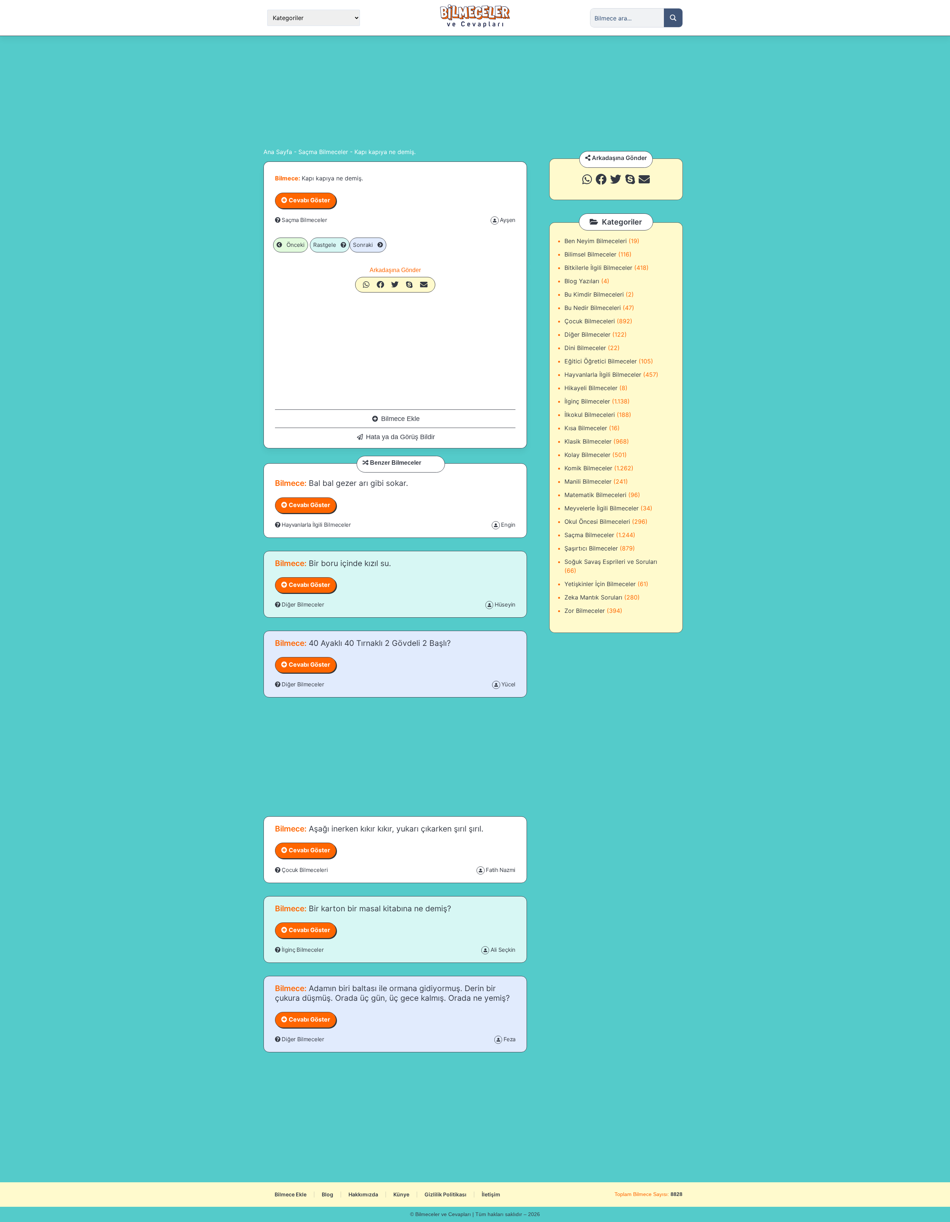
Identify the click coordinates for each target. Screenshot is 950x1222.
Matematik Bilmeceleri (595, 495)
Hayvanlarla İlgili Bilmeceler (316, 524)
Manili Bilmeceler (588, 481)
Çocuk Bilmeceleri (305, 869)
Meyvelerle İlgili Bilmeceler (601, 508)
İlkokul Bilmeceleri (589, 414)
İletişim (491, 1194)
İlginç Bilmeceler (303, 949)
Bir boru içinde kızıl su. (349, 563)
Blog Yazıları (581, 281)
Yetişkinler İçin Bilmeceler (600, 584)
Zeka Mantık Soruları (593, 597)
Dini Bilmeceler (585, 348)
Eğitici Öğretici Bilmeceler (600, 361)
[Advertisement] (475, 92)
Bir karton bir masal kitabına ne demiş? (379, 908)
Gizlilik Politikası (445, 1194)
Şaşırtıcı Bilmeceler (591, 548)
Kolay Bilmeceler (587, 454)
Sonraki (365, 244)
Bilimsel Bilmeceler (590, 254)
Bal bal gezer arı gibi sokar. (357, 483)
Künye (401, 1194)
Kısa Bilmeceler (585, 428)
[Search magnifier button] (673, 18)
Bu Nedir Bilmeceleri (592, 307)
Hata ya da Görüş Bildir (400, 437)
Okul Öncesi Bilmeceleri (597, 521)
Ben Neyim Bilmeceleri (595, 241)
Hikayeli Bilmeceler (591, 388)
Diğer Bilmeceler (303, 604)
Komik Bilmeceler (588, 468)
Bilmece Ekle (400, 418)
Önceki (293, 244)
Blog (327, 1194)
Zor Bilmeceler (584, 610)
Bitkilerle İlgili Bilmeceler (598, 267)
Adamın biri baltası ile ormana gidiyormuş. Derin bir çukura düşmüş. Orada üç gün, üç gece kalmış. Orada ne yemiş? (392, 993)
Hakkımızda (363, 1194)
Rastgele (327, 244)
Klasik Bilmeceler (588, 441)
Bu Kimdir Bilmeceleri (594, 294)
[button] (366, 284)
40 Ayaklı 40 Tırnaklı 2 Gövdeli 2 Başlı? (379, 643)
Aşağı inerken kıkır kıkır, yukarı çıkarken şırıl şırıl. (395, 828)
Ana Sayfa (277, 152)
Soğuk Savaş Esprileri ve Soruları (610, 561)
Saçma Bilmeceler (323, 152)
